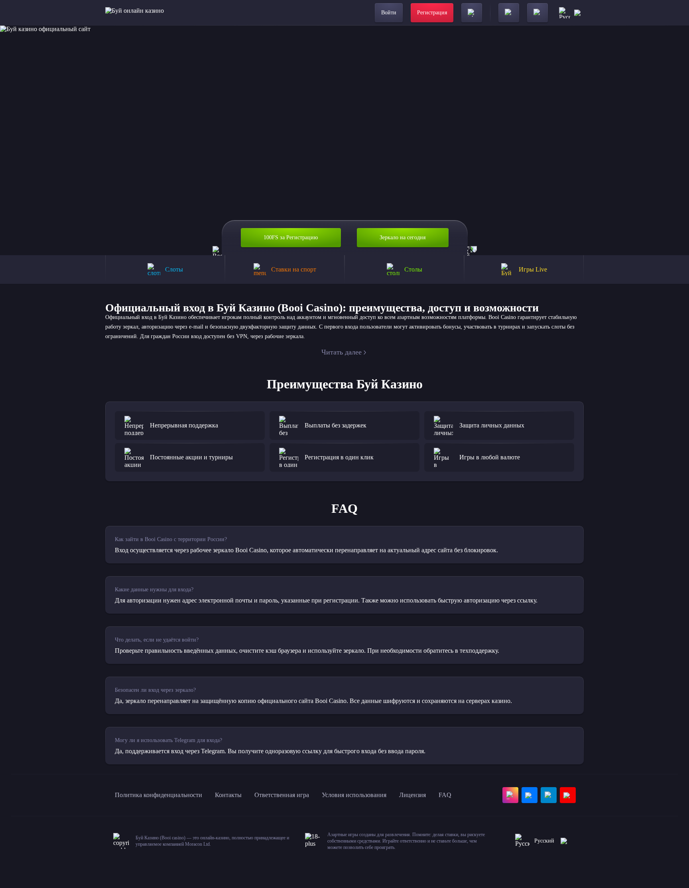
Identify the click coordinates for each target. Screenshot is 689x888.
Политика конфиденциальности (158, 795)
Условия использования (354, 795)
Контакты (228, 795)
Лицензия (412, 795)
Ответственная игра (281, 795)
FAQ (445, 795)
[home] (134, 12)
